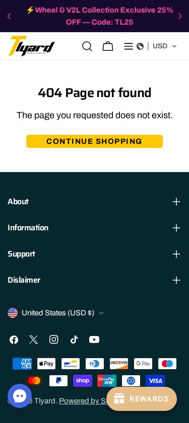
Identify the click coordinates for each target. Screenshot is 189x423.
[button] (157, 46)
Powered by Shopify (93, 401)
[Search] (87, 46)
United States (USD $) (58, 313)
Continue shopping (94, 141)
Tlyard (44, 401)
